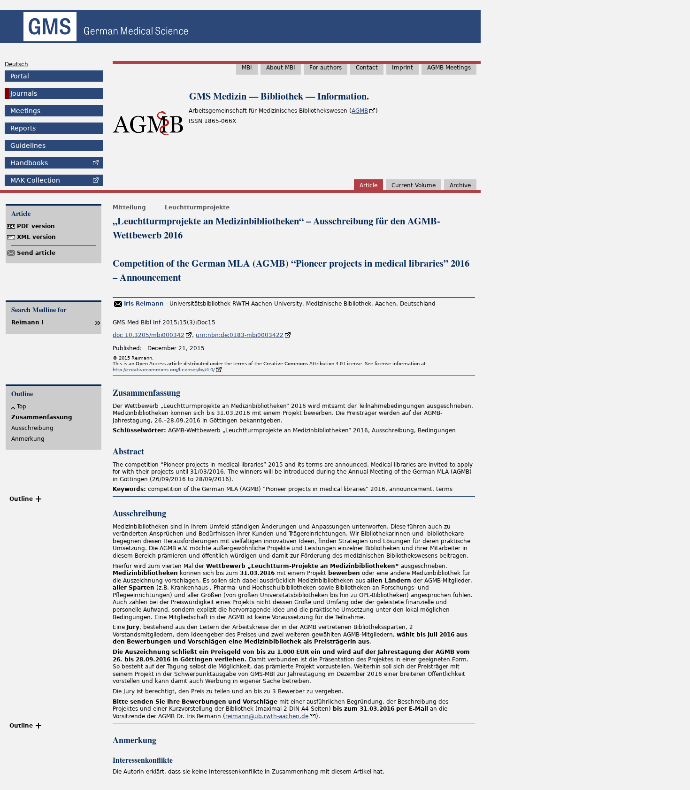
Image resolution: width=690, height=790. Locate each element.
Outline (21, 499)
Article (368, 185)
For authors (325, 67)
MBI (247, 67)
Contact (367, 67)
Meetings (25, 111)
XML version (36, 237)
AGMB (360, 110)
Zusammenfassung (41, 417)
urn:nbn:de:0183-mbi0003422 (240, 335)
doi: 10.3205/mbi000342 (148, 335)
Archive (460, 185)
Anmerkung (28, 439)
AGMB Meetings (449, 67)
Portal (19, 76)
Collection (35, 180)
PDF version (36, 226)
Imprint (402, 67)
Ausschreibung (32, 428)
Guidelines (28, 145)
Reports (23, 128)
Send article (36, 253)
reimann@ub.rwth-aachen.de (266, 716)
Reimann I (27, 322)
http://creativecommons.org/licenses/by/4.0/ (164, 369)
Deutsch (16, 64)
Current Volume (413, 185)
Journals (23, 93)
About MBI (280, 67)
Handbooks (29, 163)
